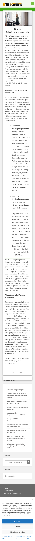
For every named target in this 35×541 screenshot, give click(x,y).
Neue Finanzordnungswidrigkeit (15, 389)
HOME (6, 488)
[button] (32, 500)
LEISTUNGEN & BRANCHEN (12, 493)
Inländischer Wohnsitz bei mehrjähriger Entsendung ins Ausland (16, 446)
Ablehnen (18, 526)
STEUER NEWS (8, 490)
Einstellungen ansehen (17, 532)
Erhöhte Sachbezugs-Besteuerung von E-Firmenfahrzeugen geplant (17, 395)
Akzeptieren (17, 521)
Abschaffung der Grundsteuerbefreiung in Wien (17, 402)
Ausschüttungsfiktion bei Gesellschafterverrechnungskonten (16, 438)
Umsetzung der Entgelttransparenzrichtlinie (16, 414)
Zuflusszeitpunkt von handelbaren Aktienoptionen (17, 425)
